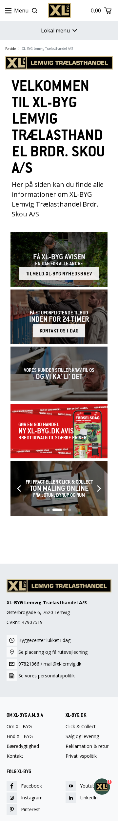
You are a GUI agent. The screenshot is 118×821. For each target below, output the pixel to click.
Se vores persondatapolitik (46, 675)
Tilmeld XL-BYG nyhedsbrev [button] (59, 274)
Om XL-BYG (19, 726)
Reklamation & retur (87, 746)
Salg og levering (82, 736)
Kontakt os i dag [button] (59, 331)
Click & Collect (81, 726)
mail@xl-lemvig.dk (62, 664)
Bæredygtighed (23, 746)
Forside (10, 48)
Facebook (31, 786)
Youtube (89, 786)
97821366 (28, 664)
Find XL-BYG (20, 736)
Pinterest (30, 809)
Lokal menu (55, 30)
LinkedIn (89, 797)
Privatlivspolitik (81, 756)
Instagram (32, 797)
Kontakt (15, 756)
